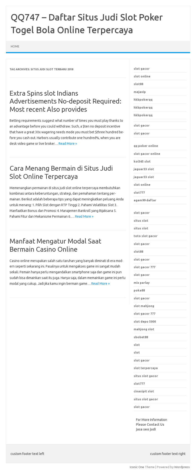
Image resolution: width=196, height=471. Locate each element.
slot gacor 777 (144, 313)
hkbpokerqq (143, 99)
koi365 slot (142, 161)
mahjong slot (144, 329)
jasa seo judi (146, 429)
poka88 (139, 290)
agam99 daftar (145, 200)
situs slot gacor (146, 376)
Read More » (68, 143)
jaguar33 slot (144, 169)
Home (15, 46)
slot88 (138, 84)
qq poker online (146, 145)
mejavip (140, 91)
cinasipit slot (144, 391)
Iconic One (137, 467)
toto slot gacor (146, 236)
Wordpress (182, 467)
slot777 (139, 192)
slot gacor (142, 68)
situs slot (141, 220)
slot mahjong (144, 306)
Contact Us (155, 424)
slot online (142, 76)
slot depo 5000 (145, 321)
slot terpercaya (146, 368)
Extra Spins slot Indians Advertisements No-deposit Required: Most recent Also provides (65, 101)
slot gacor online (147, 153)
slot (137, 344)
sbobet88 (141, 337)
